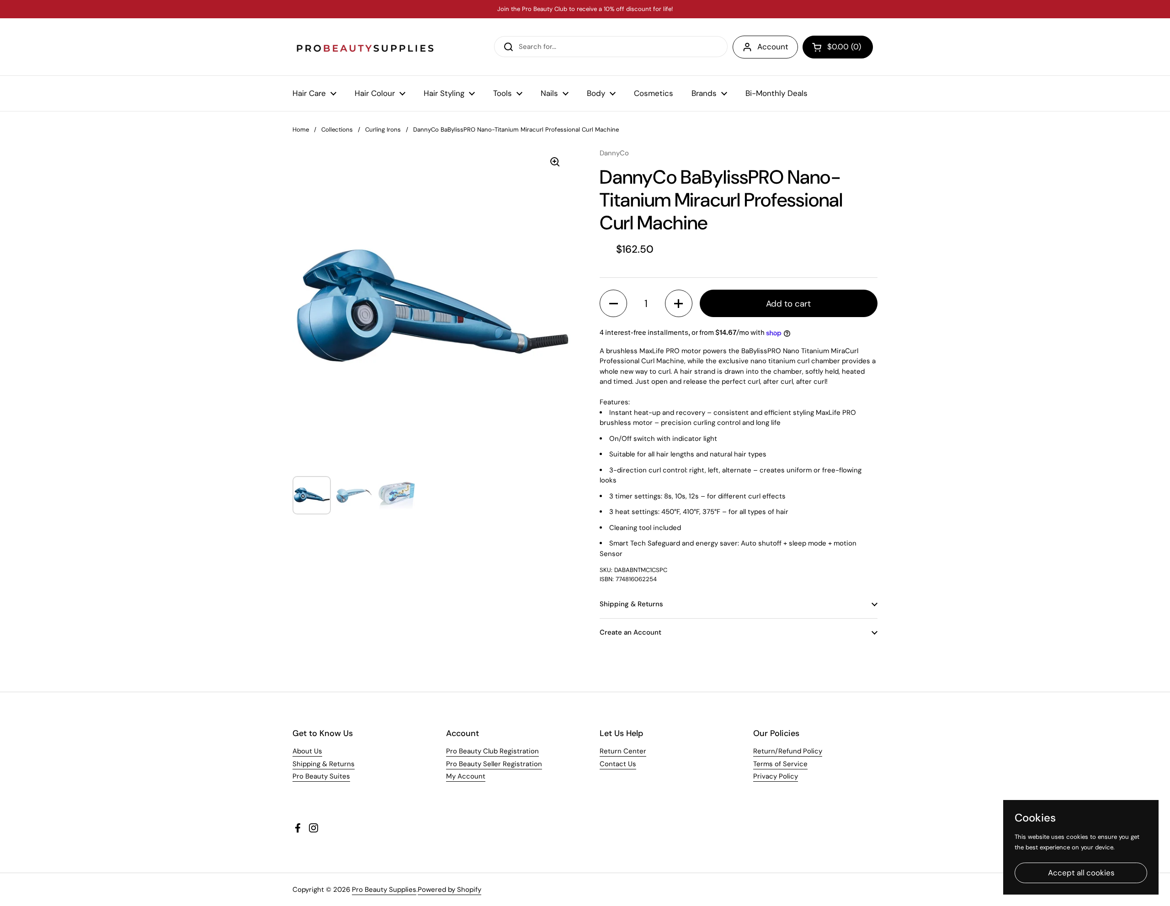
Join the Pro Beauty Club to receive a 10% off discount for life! (585, 9)
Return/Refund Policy (787, 751)
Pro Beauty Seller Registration (494, 763)
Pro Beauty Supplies (384, 889)
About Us (307, 751)
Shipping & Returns (323, 763)
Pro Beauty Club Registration (492, 751)
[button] (838, 47)
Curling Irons (383, 129)
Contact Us (618, 763)
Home (300, 129)
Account (772, 47)
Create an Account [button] (630, 632)
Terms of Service (780, 763)
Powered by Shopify (449, 889)
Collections (337, 129)
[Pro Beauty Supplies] (365, 47)
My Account (465, 776)
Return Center (623, 751)
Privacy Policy (775, 776)
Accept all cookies (1081, 873)
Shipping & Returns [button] (631, 604)
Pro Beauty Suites (321, 776)
